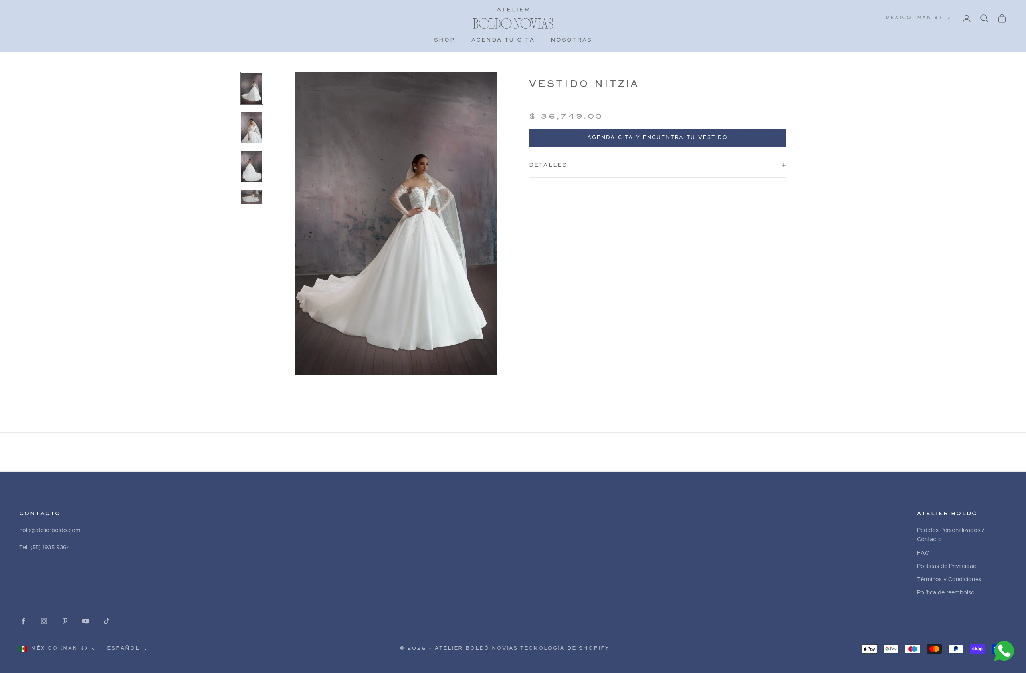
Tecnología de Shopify (564, 649)
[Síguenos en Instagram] (44, 621)
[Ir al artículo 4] (251, 197)
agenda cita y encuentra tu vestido (657, 137)
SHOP (444, 40)
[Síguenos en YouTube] (86, 621)
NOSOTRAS (571, 40)
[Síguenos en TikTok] (107, 621)
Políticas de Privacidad (947, 566)
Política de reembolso (946, 593)
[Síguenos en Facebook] (23, 621)
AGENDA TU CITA (503, 40)
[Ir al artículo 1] (251, 88)
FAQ (923, 553)
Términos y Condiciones (949, 579)
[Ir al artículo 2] (251, 127)
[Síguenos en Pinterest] (65, 621)
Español (123, 649)
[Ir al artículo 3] (251, 166)
